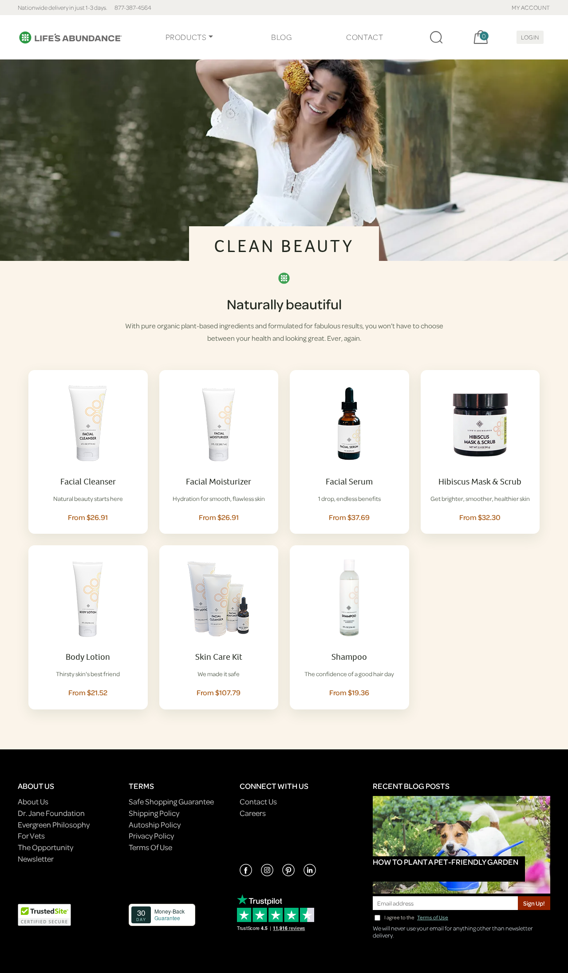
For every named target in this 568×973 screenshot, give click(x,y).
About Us (33, 801)
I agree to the (416, 917)
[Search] (436, 37)
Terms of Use (432, 917)
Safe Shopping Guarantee (171, 801)
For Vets (31, 835)
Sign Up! (534, 903)
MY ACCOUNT (531, 7)
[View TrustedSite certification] (44, 914)
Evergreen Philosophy (54, 824)
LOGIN (530, 37)
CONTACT (364, 37)
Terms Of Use (150, 847)
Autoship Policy (155, 824)
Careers (253, 813)
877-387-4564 (132, 7)
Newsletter (36, 858)
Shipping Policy (154, 813)
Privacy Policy (151, 835)
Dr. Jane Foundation (51, 813)
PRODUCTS (186, 37)
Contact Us (258, 801)
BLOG (281, 37)
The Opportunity (45, 847)
